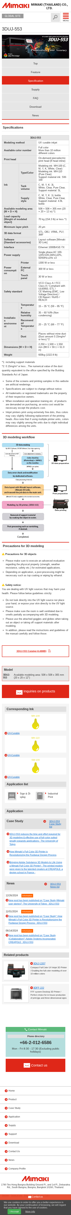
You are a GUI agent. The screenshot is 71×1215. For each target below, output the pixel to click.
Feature (35, 72)
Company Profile (17, 1168)
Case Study (14, 1108)
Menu (66, 20)
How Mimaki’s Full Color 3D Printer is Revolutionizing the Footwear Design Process (32, 853)
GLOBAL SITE (13, 16)
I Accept (14, 1211)
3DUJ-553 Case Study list (55, 824)
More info (30, 1211)
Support (13, 1134)
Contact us (37, 1196)
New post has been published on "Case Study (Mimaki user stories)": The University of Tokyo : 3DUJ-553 (36, 902)
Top (35, 63)
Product (12, 1099)
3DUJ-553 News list (55, 885)
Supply (35, 89)
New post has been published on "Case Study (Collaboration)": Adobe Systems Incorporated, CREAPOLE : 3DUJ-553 (32, 939)
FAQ (35, 98)
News (35, 115)
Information (27, 896)
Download (35, 106)
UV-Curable (14, 733)
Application (14, 1116)
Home (12, 1090)
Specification (35, 80)
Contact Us (14, 1151)
